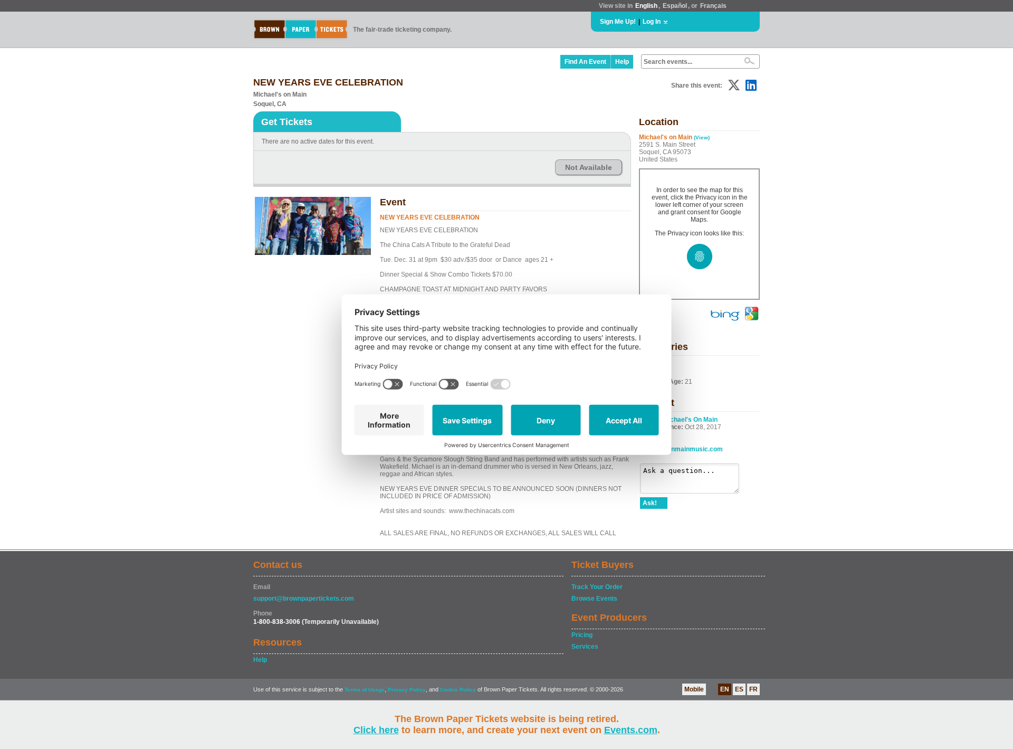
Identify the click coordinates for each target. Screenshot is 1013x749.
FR (753, 689)
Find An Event (585, 61)
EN (724, 689)
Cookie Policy (458, 690)
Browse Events (594, 598)
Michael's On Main (690, 419)
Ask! (650, 503)
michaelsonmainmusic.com (681, 449)
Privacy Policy (407, 690)
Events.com (630, 730)
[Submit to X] (734, 85)
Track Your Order (597, 587)
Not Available (588, 167)
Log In (652, 21)
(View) (702, 137)
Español (675, 6)
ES (739, 689)
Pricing (581, 635)
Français (713, 6)
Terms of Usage (365, 690)
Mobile (694, 689)
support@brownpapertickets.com (303, 598)
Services (584, 646)
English (646, 6)
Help (622, 61)
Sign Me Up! (618, 21)
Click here (376, 730)
